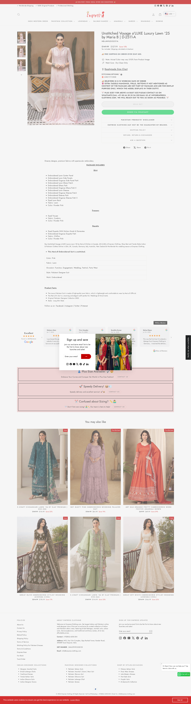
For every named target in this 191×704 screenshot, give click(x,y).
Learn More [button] (75, 700)
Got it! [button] (180, 700)
